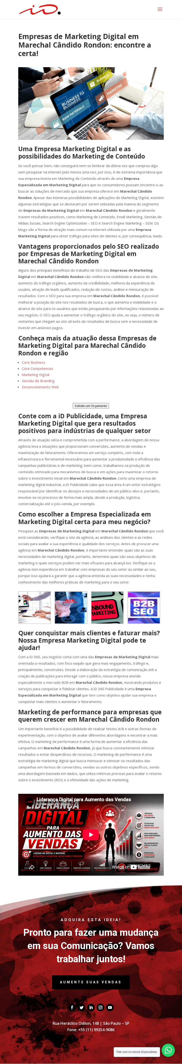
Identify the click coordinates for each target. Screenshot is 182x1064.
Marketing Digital (35, 374)
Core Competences (37, 368)
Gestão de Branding (38, 380)
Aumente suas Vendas (91, 982)
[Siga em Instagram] (100, 1007)
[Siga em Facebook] (72, 1007)
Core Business (33, 362)
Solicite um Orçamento (91, 406)
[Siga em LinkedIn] (91, 1007)
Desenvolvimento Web (40, 386)
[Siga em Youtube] (110, 1007)
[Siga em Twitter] (81, 1007)
